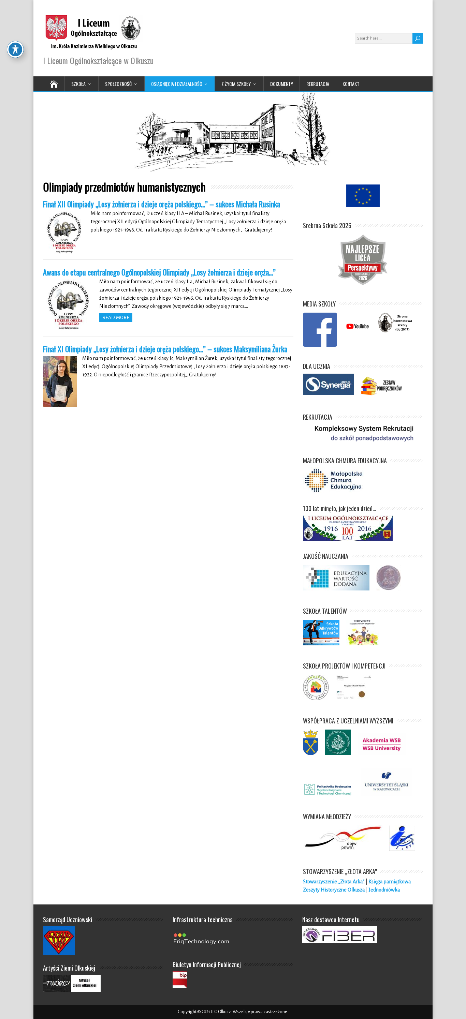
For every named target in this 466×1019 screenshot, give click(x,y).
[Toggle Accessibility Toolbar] (15, 49)
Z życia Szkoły (236, 83)
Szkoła (78, 83)
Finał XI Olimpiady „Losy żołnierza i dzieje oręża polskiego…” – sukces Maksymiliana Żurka (165, 348)
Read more (115, 317)
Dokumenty (281, 83)
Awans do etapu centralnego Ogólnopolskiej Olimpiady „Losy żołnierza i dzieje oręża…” (159, 272)
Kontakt (351, 83)
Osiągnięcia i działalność (176, 83)
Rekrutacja (317, 83)
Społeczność (118, 83)
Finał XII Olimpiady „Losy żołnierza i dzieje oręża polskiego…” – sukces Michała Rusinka (161, 203)
